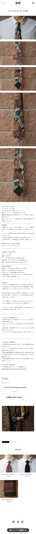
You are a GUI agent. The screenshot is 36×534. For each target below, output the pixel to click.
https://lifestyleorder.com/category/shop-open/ (14, 369)
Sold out (15, 391)
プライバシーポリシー (18, 527)
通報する (14, 442)
